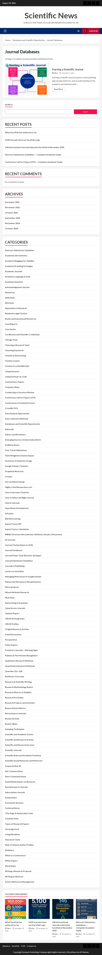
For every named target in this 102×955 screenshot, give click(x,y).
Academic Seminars (14, 282)
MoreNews (72, 952)
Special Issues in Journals (16, 787)
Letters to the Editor (14, 571)
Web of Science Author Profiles (19, 845)
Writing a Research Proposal (18, 871)
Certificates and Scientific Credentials (22, 334)
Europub (93, 31)
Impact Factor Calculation (17, 529)
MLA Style (9, 597)
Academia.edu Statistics (16, 255)
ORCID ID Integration (15, 618)
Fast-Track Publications (16, 450)
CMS (23, 946)
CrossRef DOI (11, 408)
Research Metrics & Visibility (18, 692)
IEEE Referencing (12, 518)
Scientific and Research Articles (19, 739)
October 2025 (11, 212)
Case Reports (11, 324)
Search (9, 104)
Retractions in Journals (15, 713)
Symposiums (11, 797)
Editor (56, 73)
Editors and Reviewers (15, 434)
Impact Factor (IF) (13, 524)
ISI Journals (10, 540)
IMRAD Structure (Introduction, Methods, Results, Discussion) (33, 534)
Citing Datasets (12, 371)
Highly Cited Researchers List (18, 487)
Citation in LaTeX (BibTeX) (17, 366)
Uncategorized (12, 829)
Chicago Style (11, 339)
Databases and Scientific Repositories (22, 424)
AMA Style (10, 297)
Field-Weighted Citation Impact (19, 455)
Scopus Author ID (13, 766)
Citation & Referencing (15, 355)
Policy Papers (11, 645)
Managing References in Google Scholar (23, 576)
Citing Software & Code (16, 376)
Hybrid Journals (12, 503)
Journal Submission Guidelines (19, 561)
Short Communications (15, 776)
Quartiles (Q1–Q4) (13, 671)
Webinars (9, 850)
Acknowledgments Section (17, 287)
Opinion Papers (12, 613)
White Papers (11, 860)
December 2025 (12, 202)
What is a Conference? (15, 855)
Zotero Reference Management (19, 882)
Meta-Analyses (12, 587)
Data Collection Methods (16, 418)
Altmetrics (10, 292)
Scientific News (51, 15)
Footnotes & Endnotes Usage (18, 461)
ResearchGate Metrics (15, 708)
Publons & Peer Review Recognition (21, 655)
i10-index (9, 513)
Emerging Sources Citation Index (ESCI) (23, 440)
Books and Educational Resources (20, 319)
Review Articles (12, 718)
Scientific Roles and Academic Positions (23, 755)
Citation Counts (12, 361)
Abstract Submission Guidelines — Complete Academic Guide (33, 154)
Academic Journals (13, 271)
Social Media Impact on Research (20, 782)
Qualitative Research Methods (19, 661)
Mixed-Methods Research (17, 592)
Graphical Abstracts (14, 471)
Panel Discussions (13, 634)
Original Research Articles (17, 629)
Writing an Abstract (14, 876)
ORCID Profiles (12, 624)
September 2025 (12, 218)
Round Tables (11, 724)
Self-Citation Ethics (14, 771)
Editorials (9, 429)
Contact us (31, 946)
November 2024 (12, 223)
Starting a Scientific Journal (27, 79)
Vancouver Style (12, 839)
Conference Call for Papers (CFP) (20, 397)
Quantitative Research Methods (20, 666)
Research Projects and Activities (20, 703)
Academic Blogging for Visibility (19, 261)
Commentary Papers (14, 382)
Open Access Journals (15, 608)
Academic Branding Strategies (19, 266)
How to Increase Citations (17, 492)
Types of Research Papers (17, 824)
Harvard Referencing (14, 482)
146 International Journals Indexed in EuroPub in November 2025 (34, 147)
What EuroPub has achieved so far (21, 132)
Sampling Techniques (14, 729)
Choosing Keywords (14, 350)
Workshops (10, 866)
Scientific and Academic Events (19, 734)
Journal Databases (13, 550)
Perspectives (11, 639)
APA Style (9, 303)
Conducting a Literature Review (19, 392)
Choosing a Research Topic (17, 345)
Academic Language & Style (17, 276)
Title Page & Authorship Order (19, 813)
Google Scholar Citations (16, 466)
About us (6, 946)
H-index (8, 476)
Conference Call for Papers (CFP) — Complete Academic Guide (33, 162)
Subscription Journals (15, 792)
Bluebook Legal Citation (16, 313)
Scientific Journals (13, 750)
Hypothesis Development (17, 508)
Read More (59, 89)
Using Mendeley (12, 834)
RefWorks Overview (14, 676)
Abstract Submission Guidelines (19, 250)
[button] (5, 31)
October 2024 (11, 228)
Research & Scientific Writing (18, 682)
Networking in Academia (16, 603)
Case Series (10, 329)
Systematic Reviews (14, 803)
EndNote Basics (12, 445)
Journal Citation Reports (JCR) (19, 545)
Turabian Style (11, 818)
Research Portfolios (14, 697)
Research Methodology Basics (19, 687)
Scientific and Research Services (19, 745)
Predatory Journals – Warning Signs (21, 650)
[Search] (78, 31)
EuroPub (15, 946)
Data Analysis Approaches (17, 413)
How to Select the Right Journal (19, 497)
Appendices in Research (16, 308)
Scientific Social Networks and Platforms (24, 760)
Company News (12, 387)
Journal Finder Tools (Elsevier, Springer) (23, 555)
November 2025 (12, 207)
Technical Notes (12, 808)
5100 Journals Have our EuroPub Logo (22, 140)
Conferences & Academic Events (20, 403)
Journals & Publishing (15, 566)
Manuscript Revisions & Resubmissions (23, 582)
